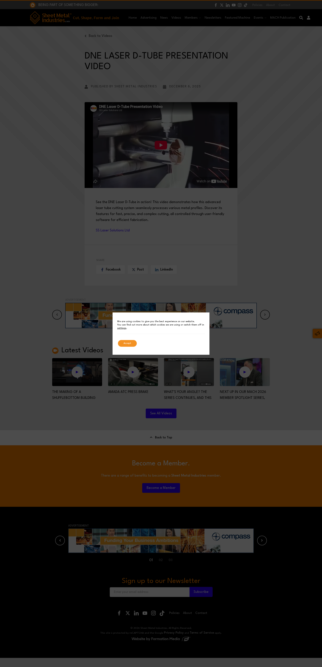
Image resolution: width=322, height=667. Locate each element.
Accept (127, 343)
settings (121, 328)
